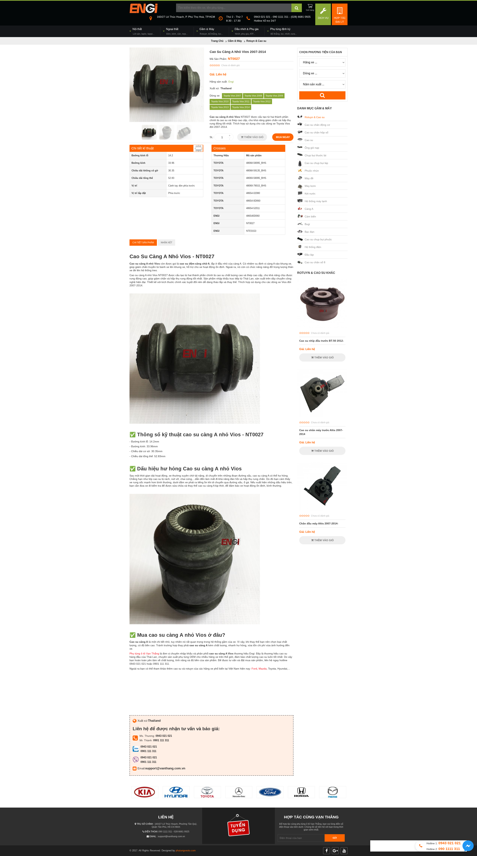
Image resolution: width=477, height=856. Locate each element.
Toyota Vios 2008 (253, 95)
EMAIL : (153, 836)
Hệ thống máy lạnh (316, 201)
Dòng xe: (215, 95)
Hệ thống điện (313, 247)
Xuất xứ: (214, 88)
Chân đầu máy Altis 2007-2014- (318, 523)
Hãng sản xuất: (219, 81)
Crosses (219, 148)
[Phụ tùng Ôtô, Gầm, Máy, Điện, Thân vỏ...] (143, 12)
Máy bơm (310, 185)
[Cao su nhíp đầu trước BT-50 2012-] (322, 327)
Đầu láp (309, 254)
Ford (254, 668)
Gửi (335, 838)
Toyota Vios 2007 (232, 95)
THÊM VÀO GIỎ (253, 137)
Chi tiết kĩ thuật (142, 148)
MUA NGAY (283, 137)
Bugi (307, 224)
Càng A (309, 208)
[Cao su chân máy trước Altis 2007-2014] (322, 416)
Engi (231, 81)
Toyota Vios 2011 (240, 101)
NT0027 (234, 59)
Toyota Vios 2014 (241, 107)
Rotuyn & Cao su (315, 117)
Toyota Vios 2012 (262, 101)
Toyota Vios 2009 (274, 95)
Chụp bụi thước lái (315, 155)
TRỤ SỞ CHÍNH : (145, 824)
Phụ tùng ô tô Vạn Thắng (144, 653)
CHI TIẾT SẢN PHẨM (143, 242)
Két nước (310, 193)
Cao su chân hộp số (316, 132)
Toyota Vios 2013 (220, 107)
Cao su (309, 140)
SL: (212, 137)
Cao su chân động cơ (317, 124)
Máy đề (309, 178)
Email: (141, 768)
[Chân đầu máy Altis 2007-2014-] (322, 509)
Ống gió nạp (312, 147)
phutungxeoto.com (186, 850)
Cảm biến (310, 216)
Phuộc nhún (312, 170)
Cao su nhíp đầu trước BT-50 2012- (321, 340)
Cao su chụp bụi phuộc (318, 239)
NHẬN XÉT (166, 242)
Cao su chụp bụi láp (316, 163)
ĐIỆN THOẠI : (152, 831)
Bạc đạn (309, 231)
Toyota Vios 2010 (220, 101)
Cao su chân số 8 (315, 262)
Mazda (263, 668)
